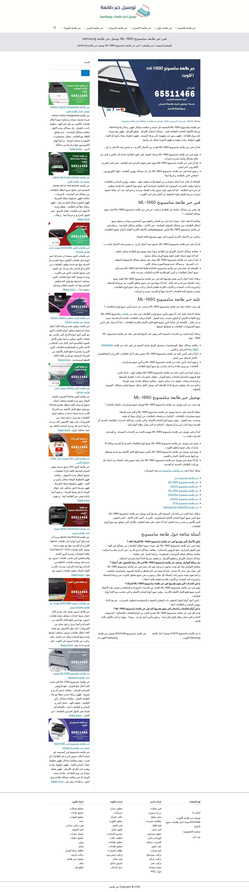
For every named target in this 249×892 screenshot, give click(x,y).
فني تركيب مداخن (74, 825)
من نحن (196, 836)
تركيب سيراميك (153, 854)
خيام (81, 863)
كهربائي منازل (154, 838)
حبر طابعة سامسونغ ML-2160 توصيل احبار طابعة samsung (71, 675)
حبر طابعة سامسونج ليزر (186, 478)
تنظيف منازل (116, 808)
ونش (81, 842)
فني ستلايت (155, 808)
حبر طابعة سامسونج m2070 (184, 486)
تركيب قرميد (77, 854)
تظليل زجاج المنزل (74, 850)
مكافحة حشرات (153, 821)
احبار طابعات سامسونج (130, 121)
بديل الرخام (116, 867)
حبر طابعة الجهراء (72, 28)
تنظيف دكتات (116, 838)
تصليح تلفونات (76, 817)
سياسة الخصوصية (191, 831)
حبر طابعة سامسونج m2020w (183, 494)
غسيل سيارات (76, 833)
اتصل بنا (196, 812)
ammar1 (190, 121)
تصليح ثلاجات (77, 812)
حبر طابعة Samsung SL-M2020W (180, 507)
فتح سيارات (155, 850)
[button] (176, 28)
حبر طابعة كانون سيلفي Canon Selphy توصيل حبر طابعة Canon (70, 320)
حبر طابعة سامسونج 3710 (185, 503)
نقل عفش (156, 846)
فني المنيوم (77, 829)
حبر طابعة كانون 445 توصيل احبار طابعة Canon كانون (70, 460)
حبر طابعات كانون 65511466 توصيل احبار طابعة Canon (69, 249)
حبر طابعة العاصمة (187, 28)
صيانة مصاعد (155, 867)
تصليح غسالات (76, 808)
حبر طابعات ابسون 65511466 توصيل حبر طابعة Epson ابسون (69, 605)
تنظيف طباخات (115, 842)
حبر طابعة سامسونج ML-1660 (183, 482)
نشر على (175, 121)
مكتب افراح (116, 817)
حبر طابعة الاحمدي (142, 28)
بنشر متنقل (155, 817)
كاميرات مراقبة (153, 842)
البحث (87, 62)
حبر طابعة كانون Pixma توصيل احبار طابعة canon (72, 390)
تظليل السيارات (114, 850)
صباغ (81, 846)
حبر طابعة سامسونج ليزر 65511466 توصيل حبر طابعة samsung (72, 745)
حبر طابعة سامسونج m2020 (184, 499)
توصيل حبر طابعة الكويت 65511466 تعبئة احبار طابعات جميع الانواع (183, 822)
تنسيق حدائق (116, 863)
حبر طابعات (151, 121)
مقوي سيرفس (154, 833)
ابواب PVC (156, 871)
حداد (81, 821)
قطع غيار (79, 867)
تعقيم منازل (116, 829)
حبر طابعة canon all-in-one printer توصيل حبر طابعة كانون (71, 179)
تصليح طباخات (115, 846)
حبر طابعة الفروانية (118, 28)
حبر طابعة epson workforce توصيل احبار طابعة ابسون (71, 530)
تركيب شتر (156, 863)
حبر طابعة (114, 886)
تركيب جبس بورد (114, 854)
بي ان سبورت (154, 812)
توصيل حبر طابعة (75, 859)
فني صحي (156, 829)
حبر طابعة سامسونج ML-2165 (183, 490)
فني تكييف (117, 825)
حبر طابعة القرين (95, 28)
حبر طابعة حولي (164, 28)
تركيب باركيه (155, 859)
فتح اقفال (156, 825)
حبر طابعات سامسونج (172, 470)
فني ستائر (117, 859)
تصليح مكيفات (76, 838)
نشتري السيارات (114, 833)
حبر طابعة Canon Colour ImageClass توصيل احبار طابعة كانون (70, 109)
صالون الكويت (115, 821)
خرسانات (118, 812)
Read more (76, 148)
